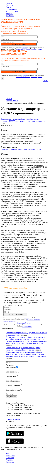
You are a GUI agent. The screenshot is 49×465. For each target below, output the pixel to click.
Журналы (9, 14)
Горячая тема (11, 376)
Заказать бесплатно (19, 44)
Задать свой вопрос (24, 323)
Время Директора (13, 390)
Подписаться (11, 397)
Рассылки (10, 16)
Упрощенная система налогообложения (29, 121)
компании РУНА (27, 327)
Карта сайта (10, 456)
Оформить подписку (14, 419)
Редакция (9, 460)
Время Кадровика (13, 385)
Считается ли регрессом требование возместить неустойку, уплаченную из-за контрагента (25, 338)
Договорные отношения (11, 119)
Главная (9, 3)
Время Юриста (12, 381)
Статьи (8, 7)
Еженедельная (11, 372)
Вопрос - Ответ (12, 101)
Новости (9, 5)
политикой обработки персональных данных (29, 49)
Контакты (10, 462)
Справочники (11, 9)
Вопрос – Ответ (12, 11)
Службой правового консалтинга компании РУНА (21, 149)
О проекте (10, 458)
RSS (7, 453)
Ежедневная (11, 367)
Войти (45, 81)
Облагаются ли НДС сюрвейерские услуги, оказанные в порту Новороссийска (23, 349)
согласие (24, 48)
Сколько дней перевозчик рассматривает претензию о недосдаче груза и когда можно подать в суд (27, 342)
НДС (11, 121)
